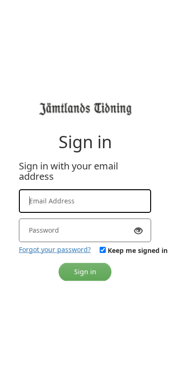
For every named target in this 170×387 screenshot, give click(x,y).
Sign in (85, 271)
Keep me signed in (138, 250)
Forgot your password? (55, 249)
